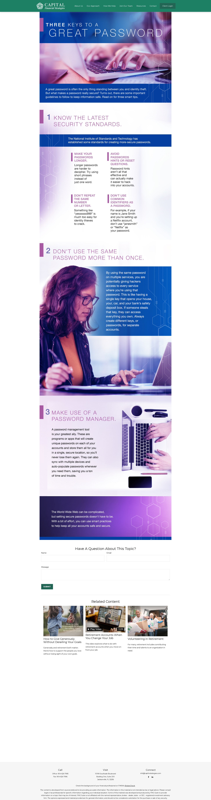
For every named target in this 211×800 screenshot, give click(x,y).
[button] (79, 6)
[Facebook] (148, 776)
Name (43, 553)
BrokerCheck (130, 786)
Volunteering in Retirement (146, 638)
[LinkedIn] (152, 776)
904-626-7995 (63, 774)
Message (45, 567)
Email (109, 553)
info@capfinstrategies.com (150, 773)
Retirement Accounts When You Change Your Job (103, 636)
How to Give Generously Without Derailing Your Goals (62, 640)
